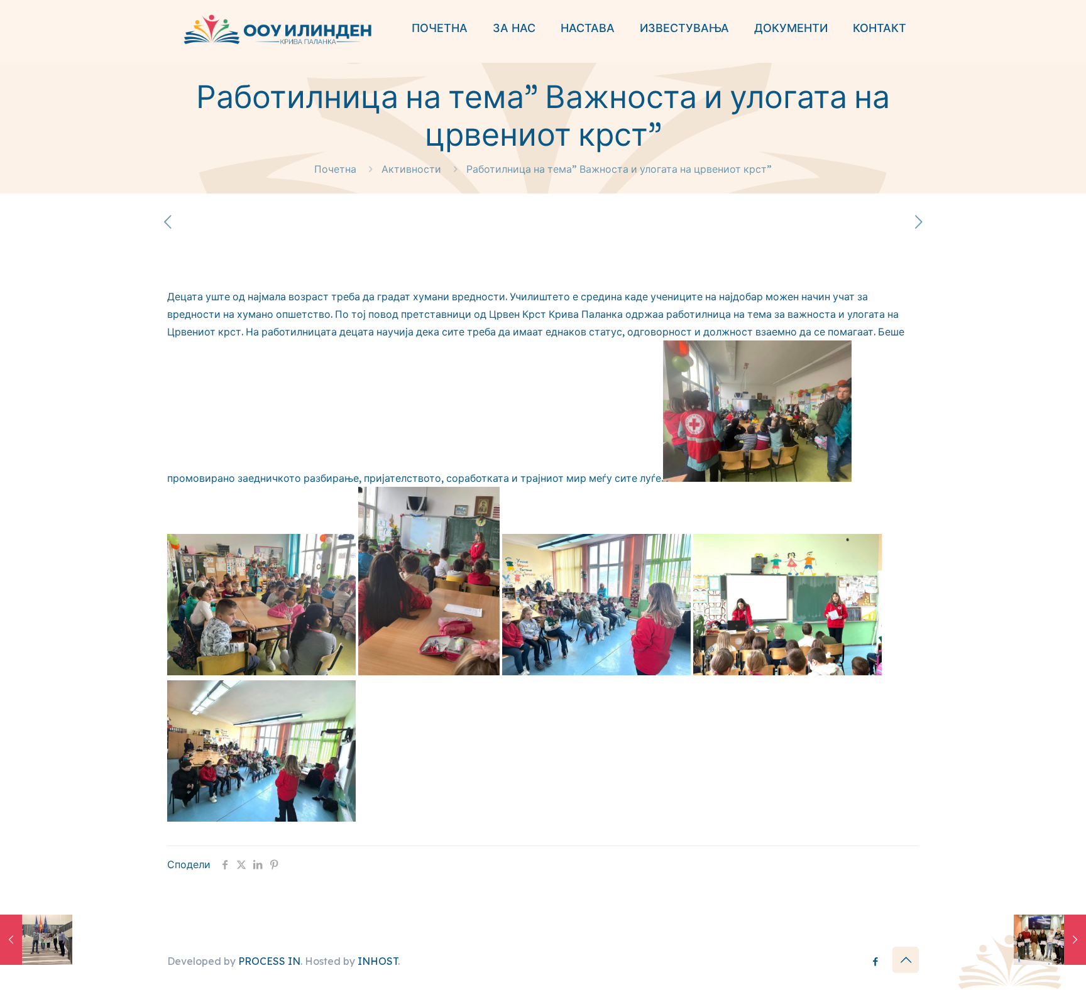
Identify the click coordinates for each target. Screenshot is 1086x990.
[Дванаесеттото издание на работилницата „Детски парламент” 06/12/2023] (36, 940)
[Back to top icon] (905, 960)
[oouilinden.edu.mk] (276, 28)
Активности (411, 169)
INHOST (378, 961)
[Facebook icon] (875, 961)
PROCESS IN (269, 961)
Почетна (335, 169)
